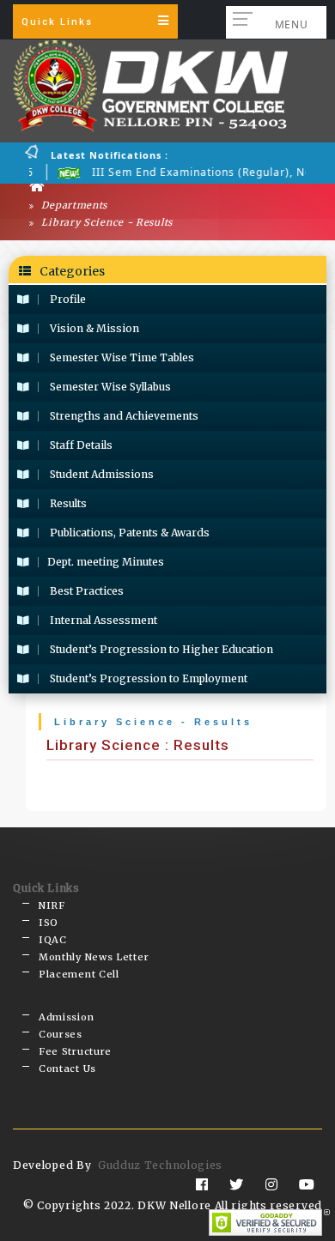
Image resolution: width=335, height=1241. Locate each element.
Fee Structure (75, 1051)
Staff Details (80, 445)
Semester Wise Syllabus (109, 386)
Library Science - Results (106, 222)
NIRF (52, 905)
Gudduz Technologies (160, 1165)
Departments (73, 205)
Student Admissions (100, 474)
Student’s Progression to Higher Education (160, 649)
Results (67, 503)
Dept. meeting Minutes (105, 561)
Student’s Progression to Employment (147, 678)
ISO (48, 923)
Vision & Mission (93, 328)
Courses (60, 1034)
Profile (66, 299)
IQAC (53, 940)
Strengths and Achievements (122, 415)
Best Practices (85, 590)
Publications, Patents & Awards (128, 532)
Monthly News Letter (94, 957)
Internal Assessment (102, 620)
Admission (66, 1017)
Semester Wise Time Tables (120, 357)
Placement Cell (79, 974)
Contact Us (67, 1068)
